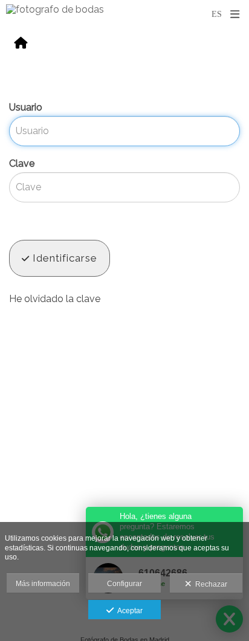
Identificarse (63, 258)
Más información (43, 583)
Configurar (124, 583)
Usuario (25, 107)
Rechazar (209, 584)
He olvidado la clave (54, 298)
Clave (21, 163)
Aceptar (128, 611)
